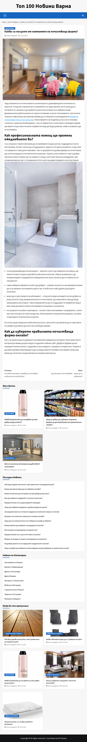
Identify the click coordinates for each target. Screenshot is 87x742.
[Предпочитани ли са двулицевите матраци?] (23, 705)
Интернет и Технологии (13, 581)
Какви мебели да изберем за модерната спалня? (24, 525)
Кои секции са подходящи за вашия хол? (21, 530)
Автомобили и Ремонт (13, 562)
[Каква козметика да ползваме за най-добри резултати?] (23, 403)
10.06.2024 (65, 428)
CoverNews (50, 738)
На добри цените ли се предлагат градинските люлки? (26, 544)
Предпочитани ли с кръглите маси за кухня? (22, 534)
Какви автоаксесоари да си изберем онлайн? (22, 489)
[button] (5, 15)
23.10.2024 (23, 425)
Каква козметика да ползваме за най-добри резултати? (21, 421)
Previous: (21, 373)
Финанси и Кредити (12, 599)
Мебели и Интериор (12, 585)
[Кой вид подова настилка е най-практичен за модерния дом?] (23, 623)
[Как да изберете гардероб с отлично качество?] (64, 664)
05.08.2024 (65, 686)
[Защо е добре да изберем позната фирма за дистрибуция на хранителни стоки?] (64, 403)
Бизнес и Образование (13, 567)
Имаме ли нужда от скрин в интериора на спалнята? (25, 539)
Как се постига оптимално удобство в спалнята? (22, 465)
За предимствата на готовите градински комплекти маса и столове (31, 512)
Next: (67, 373)
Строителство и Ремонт (14, 590)
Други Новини (9, 28)
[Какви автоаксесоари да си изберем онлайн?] (64, 623)
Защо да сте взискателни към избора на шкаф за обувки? (27, 521)
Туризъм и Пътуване (12, 594)
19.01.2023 (23, 35)
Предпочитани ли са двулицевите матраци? (22, 503)
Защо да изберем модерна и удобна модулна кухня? (25, 507)
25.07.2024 (23, 727)
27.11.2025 (23, 645)
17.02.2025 (65, 642)
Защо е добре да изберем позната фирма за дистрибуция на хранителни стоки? (64, 422)
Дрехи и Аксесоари (12, 571)
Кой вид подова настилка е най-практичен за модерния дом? (29, 484)
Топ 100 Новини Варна (43, 6)
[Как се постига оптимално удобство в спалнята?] (23, 447)
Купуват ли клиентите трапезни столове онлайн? (24, 516)
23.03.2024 (23, 470)
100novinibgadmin (12, 35)
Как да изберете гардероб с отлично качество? (23, 498)
